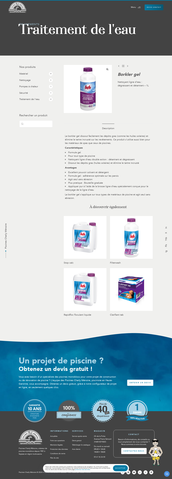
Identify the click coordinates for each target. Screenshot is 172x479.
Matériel (23, 74)
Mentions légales (56, 445)
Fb (166, 245)
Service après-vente (79, 436)
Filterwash (115, 263)
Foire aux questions (57, 440)
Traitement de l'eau (29, 99)
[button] (136, 7)
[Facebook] (128, 472)
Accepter (120, 468)
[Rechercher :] (36, 123)
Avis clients (76, 449)
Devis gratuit (76, 440)
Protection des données (59, 449)
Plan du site (54, 458)
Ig (166, 251)
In (166, 228)
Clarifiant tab (116, 315)
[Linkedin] (151, 472)
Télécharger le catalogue (81, 445)
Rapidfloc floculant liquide (77, 315)
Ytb (166, 239)
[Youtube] (134, 472)
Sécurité (23, 93)
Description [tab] (108, 128)
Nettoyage (25, 80)
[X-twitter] (146, 472)
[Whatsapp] (140, 472)
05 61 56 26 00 (99, 457)
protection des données (82, 469)
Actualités (53, 436)
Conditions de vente (57, 453)
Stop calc (68, 263)
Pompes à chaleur (28, 86)
